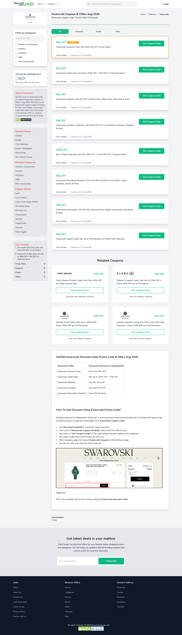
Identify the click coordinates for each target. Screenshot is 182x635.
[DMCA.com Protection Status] (30, 119)
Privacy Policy (19, 611)
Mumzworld (20, 214)
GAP (17, 193)
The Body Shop (22, 206)
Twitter (120, 592)
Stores (68, 587)
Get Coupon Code (152, 43)
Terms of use (18, 607)
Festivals (68, 611)
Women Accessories (25, 166)
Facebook (121, 587)
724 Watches (21, 144)
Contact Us (18, 597)
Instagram (121, 602)
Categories (69, 592)
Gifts (17, 179)
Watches (153, 14)
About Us (17, 592)
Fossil (18, 140)
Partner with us (19, 616)
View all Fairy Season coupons (80, 296)
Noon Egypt (21, 231)
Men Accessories (23, 183)
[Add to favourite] (45, 14)
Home (143, 14)
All (60, 31)
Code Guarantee (20, 602)
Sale (118, 31)
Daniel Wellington (23, 148)
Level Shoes (21, 197)
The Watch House (23, 157)
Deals (98, 31)
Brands (68, 597)
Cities (67, 607)
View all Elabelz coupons (140, 296)
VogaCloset (20, 223)
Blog (67, 616)
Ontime (18, 135)
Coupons (79, 31)
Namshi (18, 219)
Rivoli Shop (20, 152)
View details (61, 55)
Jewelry (18, 170)
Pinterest (121, 597)
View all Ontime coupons (79, 338)
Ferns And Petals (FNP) (26, 201)
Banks (67, 602)
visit (30, 22)
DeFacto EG (21, 210)
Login (166, 4)
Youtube (120, 607)
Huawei (18, 227)
